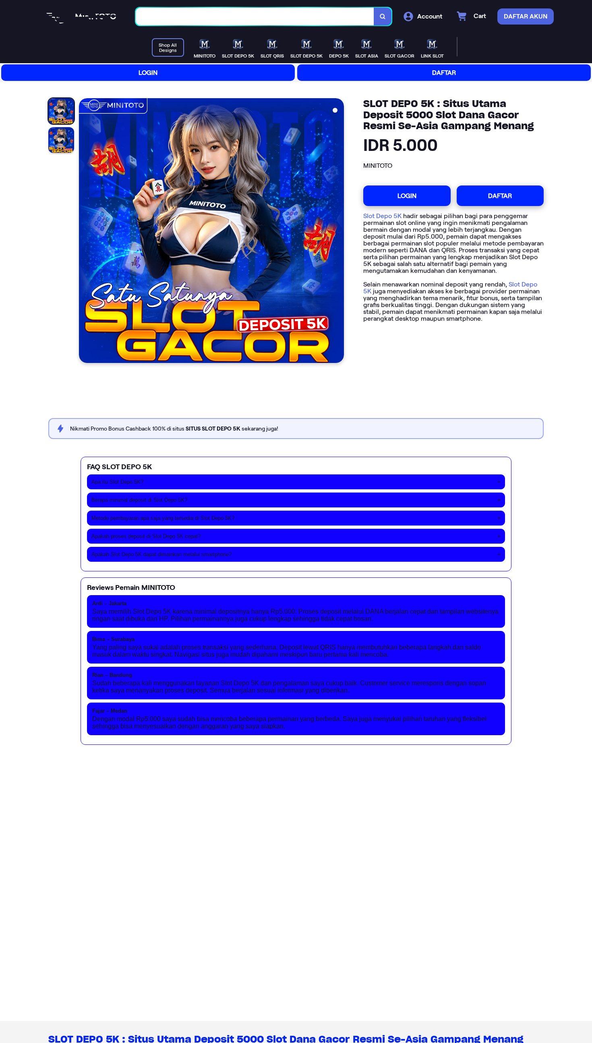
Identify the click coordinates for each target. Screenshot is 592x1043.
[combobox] (255, 17)
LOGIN (148, 72)
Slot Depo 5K (382, 215)
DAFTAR (444, 72)
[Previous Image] (85, 232)
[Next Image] (337, 232)
